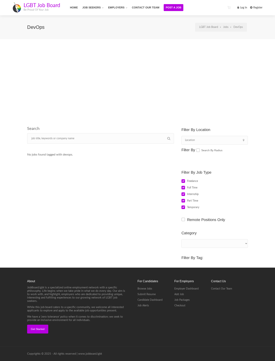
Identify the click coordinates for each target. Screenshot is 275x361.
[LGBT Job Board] (17, 11)
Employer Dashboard (186, 288)
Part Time (192, 200)
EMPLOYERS (116, 7)
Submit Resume (147, 294)
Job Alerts (143, 305)
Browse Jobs (145, 288)
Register (257, 7)
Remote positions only (206, 220)
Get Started (38, 329)
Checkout (179, 305)
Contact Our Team (145, 7)
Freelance (192, 181)
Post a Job (173, 7)
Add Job (179, 294)
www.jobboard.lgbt (90, 353)
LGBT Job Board (42, 5)
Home (74, 7)
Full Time (192, 187)
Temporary (193, 207)
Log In (243, 7)
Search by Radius (211, 150)
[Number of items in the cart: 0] (229, 7)
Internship (193, 194)
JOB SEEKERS (91, 7)
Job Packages (182, 300)
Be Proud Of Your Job (36, 10)
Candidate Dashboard (150, 300)
